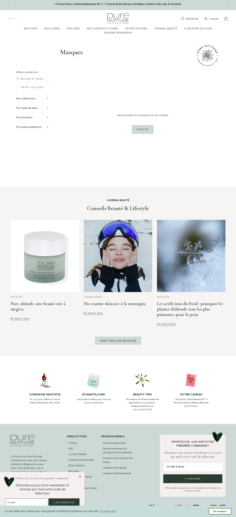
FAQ (70, 448)
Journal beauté (165, 28)
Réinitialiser (32, 87)
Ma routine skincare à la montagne (115, 303)
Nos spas (73, 28)
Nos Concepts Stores (102, 28)
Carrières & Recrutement (117, 473)
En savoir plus (20, 318)
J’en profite (63, 502)
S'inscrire (193, 478)
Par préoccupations (28, 126)
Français (11, 18)
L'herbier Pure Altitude (81, 459)
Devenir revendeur (118, 32)
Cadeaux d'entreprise (115, 467)
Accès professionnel (114, 442)
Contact (73, 442)
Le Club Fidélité (77, 454)
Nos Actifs (17, 297)
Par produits (24, 117)
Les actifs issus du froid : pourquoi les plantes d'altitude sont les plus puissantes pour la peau (190, 309)
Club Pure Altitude (198, 28)
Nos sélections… (26, 98)
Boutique (31, 28)
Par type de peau (27, 107)
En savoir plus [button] (108, 511)
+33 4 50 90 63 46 (142, 409)
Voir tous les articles (118, 340)
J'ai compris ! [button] (220, 511)
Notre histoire (136, 28)
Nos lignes (52, 28)
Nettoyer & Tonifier (32, 78)
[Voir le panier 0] (226, 19)
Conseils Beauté (93, 297)
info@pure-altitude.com (142, 406)
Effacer (143, 129)
